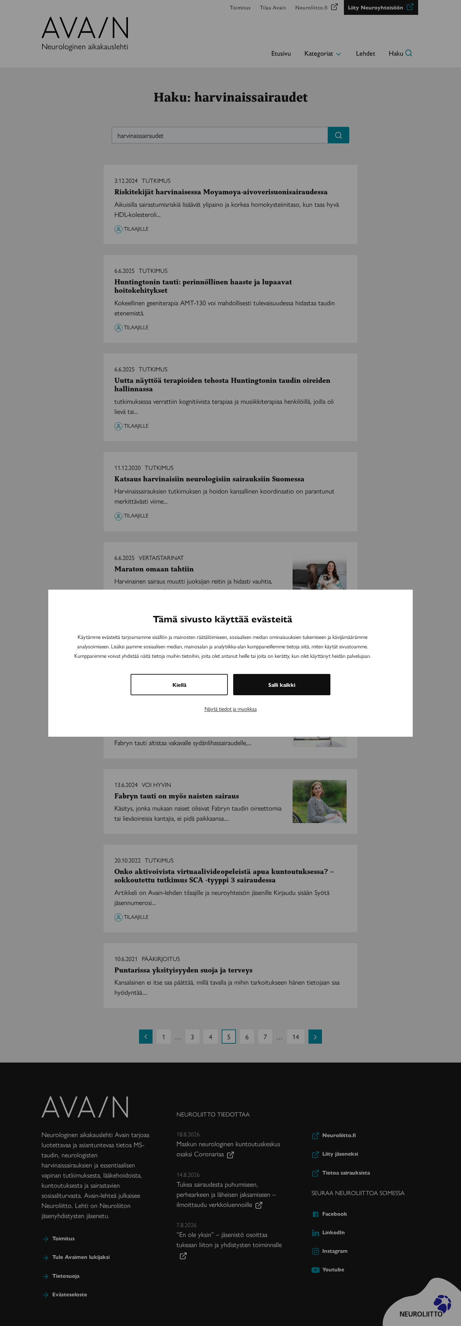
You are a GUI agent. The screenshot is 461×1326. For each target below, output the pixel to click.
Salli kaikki (281, 684)
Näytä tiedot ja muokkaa (231, 708)
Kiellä (179, 684)
